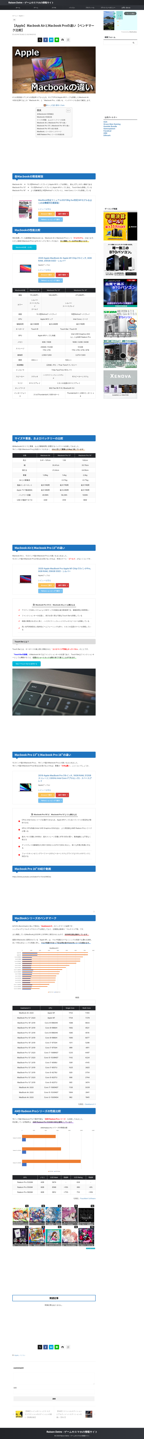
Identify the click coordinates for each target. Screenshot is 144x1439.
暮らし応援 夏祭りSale (55, 105)
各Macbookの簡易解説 (45, 114)
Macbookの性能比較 (44, 117)
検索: (77, 997)
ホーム (18, 7)
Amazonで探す (46, 214)
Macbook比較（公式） (24, 247)
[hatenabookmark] (51, 40)
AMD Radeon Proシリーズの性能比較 (50, 134)
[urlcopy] (68, 40)
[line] (57, 40)
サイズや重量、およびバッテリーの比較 (51, 120)
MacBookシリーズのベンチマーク (49, 131)
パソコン (72, 7)
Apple (17, 1355)
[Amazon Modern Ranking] (90, 1248)
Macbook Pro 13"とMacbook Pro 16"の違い (53, 126)
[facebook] (45, 40)
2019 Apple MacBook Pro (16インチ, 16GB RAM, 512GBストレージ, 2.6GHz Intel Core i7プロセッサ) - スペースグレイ (65, 778)
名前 (15, 1388)
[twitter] (40, 40)
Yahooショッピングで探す (50, 219)
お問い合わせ (126, 7)
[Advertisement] (33, 155)
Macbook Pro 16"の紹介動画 (47, 128)
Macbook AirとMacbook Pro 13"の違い (51, 123)
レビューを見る (44, 209)
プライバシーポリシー (108, 7)
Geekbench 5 (90, 1104)
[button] (38, 1008)
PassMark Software (88, 1198)
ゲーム (36, 7)
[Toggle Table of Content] (67, 111)
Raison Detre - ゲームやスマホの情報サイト (31, 2)
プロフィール (90, 7)
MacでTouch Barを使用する (26, 664)
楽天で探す (62, 214)
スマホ (54, 7)
